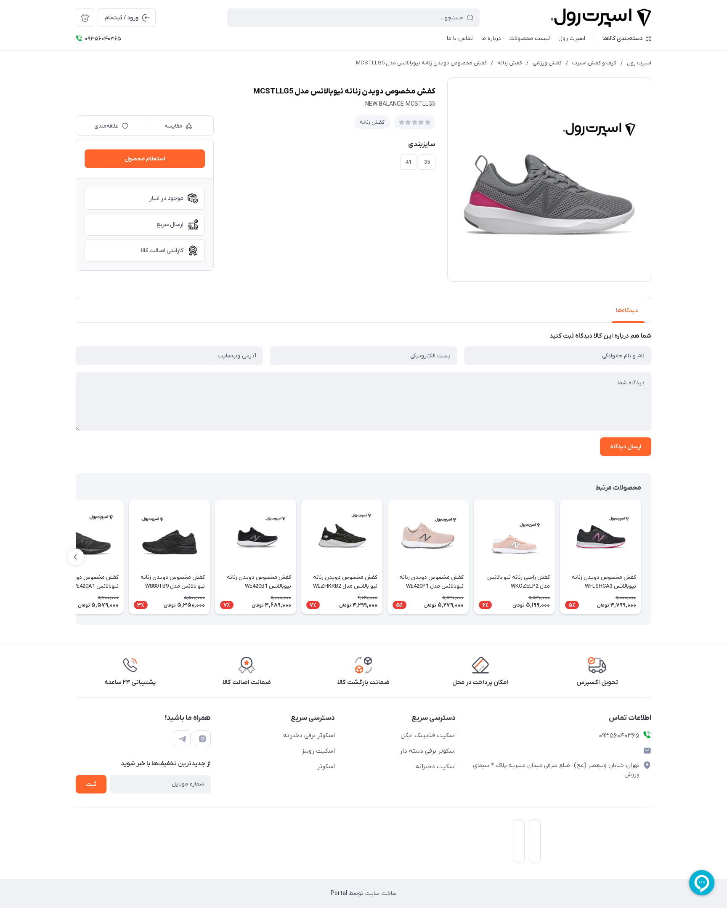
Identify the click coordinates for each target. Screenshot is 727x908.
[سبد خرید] (85, 17)
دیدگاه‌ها (627, 310)
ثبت (91, 784)
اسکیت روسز (318, 751)
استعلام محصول (145, 159)
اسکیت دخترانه (436, 766)
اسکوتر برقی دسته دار (428, 751)
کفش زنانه (509, 63)
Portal (339, 893)
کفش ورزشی (547, 63)
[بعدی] (75, 557)
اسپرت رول (639, 63)
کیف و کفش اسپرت (594, 63)
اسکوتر (326, 766)
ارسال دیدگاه (625, 447)
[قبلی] (651, 557)
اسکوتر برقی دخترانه (309, 735)
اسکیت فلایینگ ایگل (428, 735)
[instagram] (202, 738)
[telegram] (182, 738)
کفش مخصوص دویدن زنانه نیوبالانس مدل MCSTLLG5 (421, 63)
